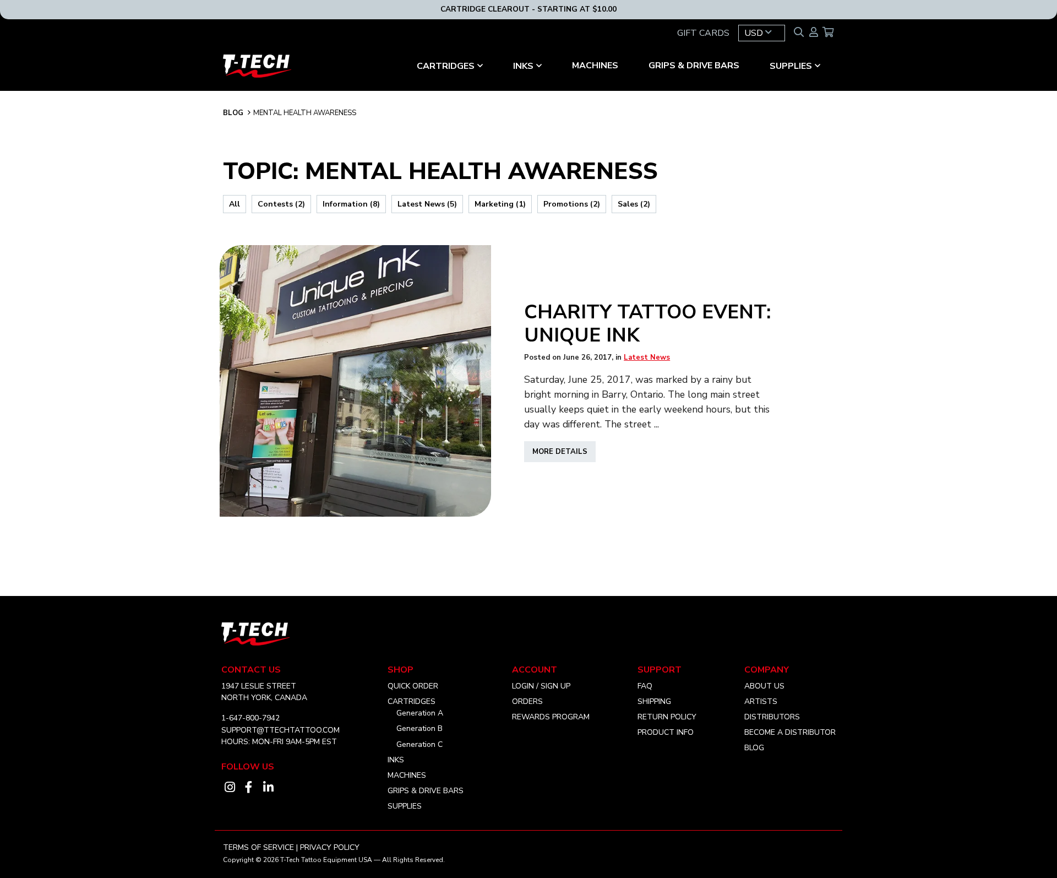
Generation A (419, 713)
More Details (564, 454)
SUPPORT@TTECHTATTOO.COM (280, 730)
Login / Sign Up (541, 686)
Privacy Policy (329, 847)
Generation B (419, 728)
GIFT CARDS (703, 33)
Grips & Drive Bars (694, 65)
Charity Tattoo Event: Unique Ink (647, 323)
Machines (595, 65)
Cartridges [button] (446, 66)
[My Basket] (828, 33)
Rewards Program (551, 717)
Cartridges (411, 701)
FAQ (645, 686)
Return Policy (667, 717)
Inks (523, 66)
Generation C (419, 744)
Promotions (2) (571, 204)
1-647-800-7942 (250, 718)
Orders (527, 701)
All (234, 204)
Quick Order (413, 686)
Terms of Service (258, 847)
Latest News (647, 357)
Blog (233, 113)
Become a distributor (790, 732)
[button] (761, 33)
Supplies (791, 66)
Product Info (666, 732)
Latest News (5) (427, 204)
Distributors (772, 717)
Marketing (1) (500, 204)
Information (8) (351, 204)
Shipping (654, 701)
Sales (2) (634, 204)
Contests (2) (281, 204)
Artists (760, 701)
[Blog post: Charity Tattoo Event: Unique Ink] (355, 381)
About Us (764, 686)
